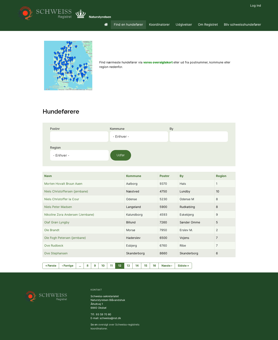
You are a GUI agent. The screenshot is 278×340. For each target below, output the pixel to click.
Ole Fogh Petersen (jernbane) (65, 238)
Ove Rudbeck (53, 245)
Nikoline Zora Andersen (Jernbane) (69, 214)
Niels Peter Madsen (58, 207)
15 (145, 265)
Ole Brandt (51, 230)
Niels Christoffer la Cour (61, 199)
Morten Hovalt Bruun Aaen (63, 183)
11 (111, 265)
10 (103, 265)
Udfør (121, 155)
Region (55, 147)
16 (154, 265)
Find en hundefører (128, 24)
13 (128, 265)
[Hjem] (45, 11)
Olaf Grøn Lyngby (56, 222)
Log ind (255, 5)
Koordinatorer (159, 24)
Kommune (117, 129)
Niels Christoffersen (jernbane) (66, 191)
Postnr (55, 129)
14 (137, 265)
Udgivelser (184, 24)
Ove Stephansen (56, 253)
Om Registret (208, 24)
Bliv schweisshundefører (242, 24)
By (171, 129)
